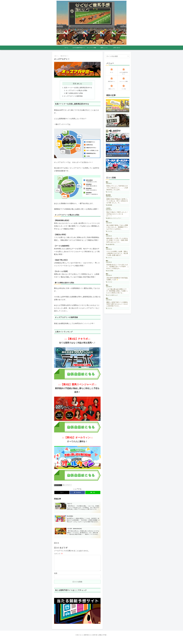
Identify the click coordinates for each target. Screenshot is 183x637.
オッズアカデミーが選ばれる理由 (76, 90)
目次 (74, 84)
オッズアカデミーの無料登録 (73, 96)
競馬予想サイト (59, 485)
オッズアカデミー (67, 485)
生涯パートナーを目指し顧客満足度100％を (78, 87)
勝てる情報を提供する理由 (74, 93)
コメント (58, 553)
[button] (128, 56)
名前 (55, 573)
